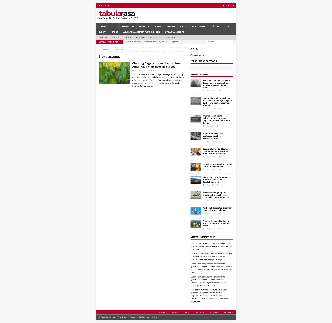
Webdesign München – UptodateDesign (144, 317)
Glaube (158, 26)
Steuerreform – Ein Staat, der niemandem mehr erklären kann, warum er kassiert (216, 151)
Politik (102, 26)
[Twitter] (228, 5)
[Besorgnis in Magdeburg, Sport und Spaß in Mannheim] (196, 167)
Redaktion (103, 37)
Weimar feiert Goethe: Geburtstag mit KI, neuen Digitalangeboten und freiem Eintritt (216, 119)
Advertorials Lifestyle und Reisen (141, 32)
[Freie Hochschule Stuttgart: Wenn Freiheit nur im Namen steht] (196, 224)
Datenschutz (155, 37)
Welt (114, 26)
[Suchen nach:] (220, 41)
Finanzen (144, 26)
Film (227, 26)
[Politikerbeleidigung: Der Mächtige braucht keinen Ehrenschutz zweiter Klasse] (196, 195)
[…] (152, 86)
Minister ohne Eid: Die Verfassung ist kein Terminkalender (213, 135)
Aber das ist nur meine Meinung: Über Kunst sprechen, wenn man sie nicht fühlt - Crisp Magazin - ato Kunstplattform (209, 293)
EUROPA (102, 32)
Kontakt (127, 37)
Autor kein (157, 70)
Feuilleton (128, 26)
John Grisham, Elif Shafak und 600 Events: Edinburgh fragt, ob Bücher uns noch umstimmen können (217, 102)
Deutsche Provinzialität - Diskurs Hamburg (208, 243)
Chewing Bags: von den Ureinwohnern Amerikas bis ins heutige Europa (158, 64)
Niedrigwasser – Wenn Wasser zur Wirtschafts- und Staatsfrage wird (217, 179)
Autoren (115, 37)
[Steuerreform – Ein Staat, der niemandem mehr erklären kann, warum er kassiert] (196, 152)
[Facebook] (223, 5)
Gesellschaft (199, 26)
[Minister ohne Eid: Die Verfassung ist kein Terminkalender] (196, 136)
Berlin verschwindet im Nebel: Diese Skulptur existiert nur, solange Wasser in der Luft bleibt (217, 84)
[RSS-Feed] (233, 5)
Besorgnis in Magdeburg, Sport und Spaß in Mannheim (217, 165)
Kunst (183, 26)
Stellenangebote (174, 32)
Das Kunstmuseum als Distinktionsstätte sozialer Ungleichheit (209, 298)
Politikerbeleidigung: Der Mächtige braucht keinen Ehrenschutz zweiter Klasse (216, 194)
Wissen (171, 26)
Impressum (140, 37)
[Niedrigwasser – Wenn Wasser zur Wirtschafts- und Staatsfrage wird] (196, 180)
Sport (115, 32)
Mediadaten (170, 37)
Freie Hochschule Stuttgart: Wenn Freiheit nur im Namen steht (216, 223)
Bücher (215, 26)
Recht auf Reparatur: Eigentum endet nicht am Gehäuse (217, 209)
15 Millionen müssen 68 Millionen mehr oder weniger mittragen (211, 246)
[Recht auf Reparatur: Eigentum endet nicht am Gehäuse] (196, 211)
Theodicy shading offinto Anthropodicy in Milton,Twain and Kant (211, 269)
